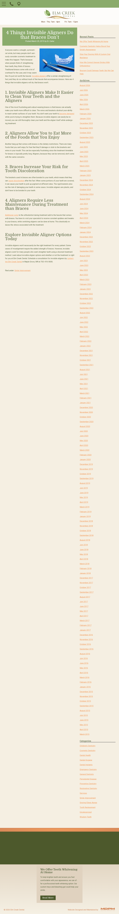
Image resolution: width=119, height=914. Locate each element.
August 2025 (85, 142)
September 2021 (86, 365)
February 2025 (85, 171)
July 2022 (84, 317)
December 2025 (86, 123)
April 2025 (84, 161)
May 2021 (84, 384)
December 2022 (86, 294)
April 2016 (84, 673)
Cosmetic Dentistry (87, 750)
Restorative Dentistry (88, 788)
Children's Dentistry (87, 746)
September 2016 (86, 649)
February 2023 (85, 284)
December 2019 (86, 464)
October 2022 (85, 303)
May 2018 (84, 554)
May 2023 (84, 270)
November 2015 (86, 696)
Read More (48, 898)
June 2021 (84, 379)
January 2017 (85, 630)
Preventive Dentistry (88, 784)
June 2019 (84, 493)
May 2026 (84, 100)
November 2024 (86, 185)
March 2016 (84, 677)
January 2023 (85, 289)
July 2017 (84, 602)
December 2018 (86, 521)
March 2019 (84, 507)
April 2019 (84, 502)
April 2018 (84, 559)
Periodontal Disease (88, 779)
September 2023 (86, 251)
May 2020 (84, 441)
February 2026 (85, 114)
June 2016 (84, 663)
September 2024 (86, 194)
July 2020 (84, 431)
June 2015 (84, 720)
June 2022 (84, 322)
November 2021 (86, 355)
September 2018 (86, 535)
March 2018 (84, 564)
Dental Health (85, 755)
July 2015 (84, 715)
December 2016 (86, 635)
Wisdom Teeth (85, 817)
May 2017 (84, 611)
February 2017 (85, 625)
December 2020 (86, 407)
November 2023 (86, 242)
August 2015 (85, 711)
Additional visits (11, 215)
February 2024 (85, 227)
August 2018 (85, 540)
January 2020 (85, 459)
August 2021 (85, 370)
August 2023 (85, 256)
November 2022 (86, 298)
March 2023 (84, 279)
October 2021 (85, 360)
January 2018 (85, 573)
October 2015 (85, 701)
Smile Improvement (22, 270)
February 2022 (85, 341)
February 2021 (85, 398)
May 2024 (84, 213)
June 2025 (84, 152)
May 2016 (84, 668)
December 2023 (86, 237)
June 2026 (84, 95)
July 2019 (84, 488)
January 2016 (85, 687)
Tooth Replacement (87, 807)
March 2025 (84, 166)
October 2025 (85, 133)
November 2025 (86, 128)
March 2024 (84, 223)
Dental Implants (86, 765)
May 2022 (84, 327)
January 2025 (85, 175)
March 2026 (84, 109)
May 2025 (84, 156)
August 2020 (85, 426)
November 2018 (86, 526)
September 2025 (86, 137)
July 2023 (84, 261)
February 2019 (85, 512)
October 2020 (85, 417)
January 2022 (85, 346)
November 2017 (86, 583)
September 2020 (86, 422)
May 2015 (84, 725)
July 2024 (84, 204)
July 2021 (84, 374)
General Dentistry (87, 774)
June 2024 (84, 209)
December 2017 (86, 578)
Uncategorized (86, 812)
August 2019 (85, 483)
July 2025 (84, 147)
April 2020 (84, 445)
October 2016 (85, 644)
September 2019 (86, 478)
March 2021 (84, 393)
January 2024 (85, 232)
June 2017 (84, 606)
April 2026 (84, 104)
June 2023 (84, 265)
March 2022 (84, 336)
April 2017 (84, 616)
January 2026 (85, 118)
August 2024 (85, 199)
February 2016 (85, 682)
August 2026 (85, 85)
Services (83, 793)
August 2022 (85, 313)
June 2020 (84, 436)
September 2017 (86, 592)
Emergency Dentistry (88, 769)
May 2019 (84, 497)
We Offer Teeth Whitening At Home (94, 41)
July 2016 (84, 658)
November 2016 (86, 639)
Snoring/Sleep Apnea (88, 803)
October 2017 (85, 587)
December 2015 (86, 692)
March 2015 (84, 734)
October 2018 (85, 531)
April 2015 (84, 729)
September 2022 (86, 308)
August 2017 (85, 597)
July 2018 (84, 545)
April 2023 (84, 275)
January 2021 (85, 403)
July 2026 (84, 90)
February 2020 (85, 455)
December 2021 (86, 350)
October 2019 (85, 474)
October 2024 (85, 189)
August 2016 (85, 654)
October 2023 (85, 246)
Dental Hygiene (86, 760)
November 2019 (86, 469)
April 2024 (84, 218)
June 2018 (84, 549)
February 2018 (85, 568)
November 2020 (86, 412)
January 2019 (85, 516)
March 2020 (84, 450)
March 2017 (84, 620)
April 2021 (84, 388)
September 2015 (86, 706)
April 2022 (84, 332)
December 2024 (86, 180)
